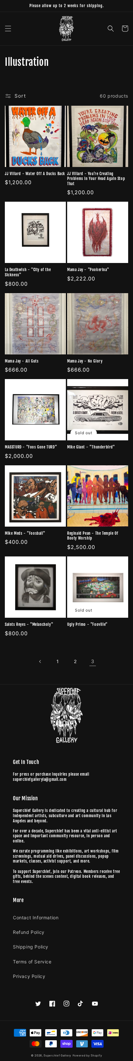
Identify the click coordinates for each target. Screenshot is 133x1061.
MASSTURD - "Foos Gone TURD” (31, 447)
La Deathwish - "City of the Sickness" (28, 272)
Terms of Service (32, 961)
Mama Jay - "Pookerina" (88, 269)
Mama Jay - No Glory (84, 361)
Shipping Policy (30, 946)
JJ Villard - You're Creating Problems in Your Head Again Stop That (96, 178)
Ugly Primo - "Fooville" (87, 624)
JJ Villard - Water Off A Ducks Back (35, 173)
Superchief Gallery (57, 1055)
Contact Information (35, 917)
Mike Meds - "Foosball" (25, 533)
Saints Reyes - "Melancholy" (29, 624)
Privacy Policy (29, 976)
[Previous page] (40, 661)
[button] (8, 28)
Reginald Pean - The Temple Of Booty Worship (92, 536)
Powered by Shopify (87, 1055)
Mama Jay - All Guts (21, 361)
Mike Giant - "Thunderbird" (91, 447)
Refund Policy (29, 932)
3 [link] (93, 661)
